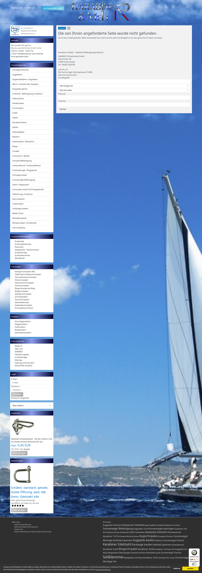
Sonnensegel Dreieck (173, 540)
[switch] (194, 564)
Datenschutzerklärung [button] (103, 570)
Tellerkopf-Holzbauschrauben (28, 274)
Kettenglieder (18, 132)
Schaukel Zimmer (165, 536)
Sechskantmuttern (23, 332)
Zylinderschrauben (23, 294)
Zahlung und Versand (24, 363)
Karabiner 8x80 (127, 532)
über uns (19, 349)
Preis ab (61, 94)
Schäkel (15, 151)
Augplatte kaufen (143, 540)
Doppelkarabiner (19, 89)
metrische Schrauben (24, 282)
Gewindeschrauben (23, 305)
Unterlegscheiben (20, 208)
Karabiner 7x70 (110, 536)
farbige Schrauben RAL (25, 271)
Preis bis (62, 101)
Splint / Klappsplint (20, 184)
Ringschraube (128, 549)
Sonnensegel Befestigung (23, 180)
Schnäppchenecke (20, 70)
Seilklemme (113, 556)
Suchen (63, 109)
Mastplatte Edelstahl (156, 532)
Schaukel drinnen (138, 552)
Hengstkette (112, 552)
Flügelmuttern (21, 324)
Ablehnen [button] (177, 568)
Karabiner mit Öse (171, 525)
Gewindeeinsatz (22, 302)
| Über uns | (31, 7)
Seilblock (159, 540)
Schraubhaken (21, 296)
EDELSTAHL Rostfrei (23, 365)
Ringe (14, 146)
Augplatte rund (140, 528)
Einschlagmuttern (23, 321)
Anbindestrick (178, 544)
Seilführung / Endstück (22, 194)
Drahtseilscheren (22, 255)
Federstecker (18, 98)
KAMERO (19, 351)
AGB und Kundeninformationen (26, 527)
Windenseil (20, 258)
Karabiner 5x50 (150, 557)
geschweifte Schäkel (154, 525)
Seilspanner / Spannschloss (27, 249)
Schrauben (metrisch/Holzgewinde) (28, 189)
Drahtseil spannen (122, 540)
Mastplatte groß (153, 552)
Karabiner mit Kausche (164, 549)
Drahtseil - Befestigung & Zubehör (27, 93)
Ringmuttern (20, 330)
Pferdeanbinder (174, 532)
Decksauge (124, 552)
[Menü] (198, 549)
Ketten (15, 127)
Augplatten (17, 74)
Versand (26, 449)
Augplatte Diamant (112, 525)
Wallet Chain (17, 213)
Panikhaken (139, 532)
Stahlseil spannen (162, 544)
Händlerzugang (22, 354)
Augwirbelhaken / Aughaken (25, 79)
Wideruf (18, 346)
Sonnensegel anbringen (161, 528)
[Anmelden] (166, 6)
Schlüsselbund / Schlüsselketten (26, 165)
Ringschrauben (21, 291)
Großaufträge (21, 357)
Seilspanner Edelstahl (133, 525)
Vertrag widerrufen (52, 8)
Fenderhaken (18, 103)
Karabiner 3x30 (146, 549)
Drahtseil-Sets (21, 252)
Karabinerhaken (19, 122)
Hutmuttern (20, 327)
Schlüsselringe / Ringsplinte (24, 170)
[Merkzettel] (180, 6)
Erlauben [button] (190, 568)
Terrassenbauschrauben (25, 277)
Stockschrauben (22, 299)
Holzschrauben (21, 280)
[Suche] (159, 6)
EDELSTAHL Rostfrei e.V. (28, 34)
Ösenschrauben (22, 285)
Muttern (16, 136)
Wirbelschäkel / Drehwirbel (24, 223)
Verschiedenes (18, 227)
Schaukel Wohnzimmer (128, 536)
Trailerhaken (17, 203)
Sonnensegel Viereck (171, 552)
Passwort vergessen (20, 398)
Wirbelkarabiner (19, 218)
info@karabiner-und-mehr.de (30, 53)
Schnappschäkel (19, 175)
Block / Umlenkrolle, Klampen (25, 84)
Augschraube (148, 536)
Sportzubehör (18, 199)
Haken (15, 117)
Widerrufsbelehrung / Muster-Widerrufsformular (32, 532)
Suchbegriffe (63, 77)
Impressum (16, 7)
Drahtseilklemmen (23, 244)
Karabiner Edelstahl (117, 544)
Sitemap (18, 360)
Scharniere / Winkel (21, 156)
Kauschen (19, 247)
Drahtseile (19, 241)
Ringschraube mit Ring (25, 288)
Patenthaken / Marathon (23, 141)
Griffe (14, 113)
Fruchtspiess (18, 108)
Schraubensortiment (24, 308)
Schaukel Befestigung (22, 160)
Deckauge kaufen (142, 544)
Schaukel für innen (166, 557)
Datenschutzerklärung (22, 524)
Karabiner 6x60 (110, 549)
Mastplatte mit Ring (133, 557)
